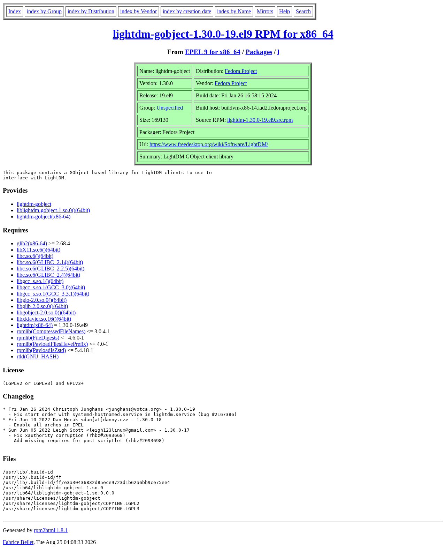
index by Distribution (91, 11)
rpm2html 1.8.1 (51, 530)
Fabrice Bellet (18, 542)
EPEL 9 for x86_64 (212, 51)
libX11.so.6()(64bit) (38, 250)
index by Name (234, 11)
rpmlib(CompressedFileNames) (51, 331)
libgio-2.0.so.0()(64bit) (42, 300)
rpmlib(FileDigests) (38, 338)
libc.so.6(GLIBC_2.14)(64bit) (50, 262)
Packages (259, 51)
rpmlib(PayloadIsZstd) (41, 350)
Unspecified (169, 108)
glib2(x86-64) (32, 243)
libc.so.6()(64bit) (35, 256)
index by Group (44, 11)
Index (14, 11)
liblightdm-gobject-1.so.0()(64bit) (53, 210)
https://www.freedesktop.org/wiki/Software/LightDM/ (208, 144)
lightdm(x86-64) (35, 325)
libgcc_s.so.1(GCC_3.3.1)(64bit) (53, 294)
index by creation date (187, 11)
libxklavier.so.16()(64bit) (44, 319)
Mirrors (265, 11)
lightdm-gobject (34, 204)
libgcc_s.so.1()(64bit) (40, 281)
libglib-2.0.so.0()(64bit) (42, 306)
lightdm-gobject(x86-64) (43, 216)
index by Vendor (138, 11)
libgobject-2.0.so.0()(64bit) (46, 312)
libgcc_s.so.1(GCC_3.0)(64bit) (51, 287)
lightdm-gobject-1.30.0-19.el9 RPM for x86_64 (223, 34)
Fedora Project (241, 71)
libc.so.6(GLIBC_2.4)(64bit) (48, 275)
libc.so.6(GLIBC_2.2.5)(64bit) (50, 268)
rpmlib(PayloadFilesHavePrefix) (52, 344)
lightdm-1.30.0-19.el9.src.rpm (260, 120)
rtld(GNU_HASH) (38, 356)
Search (303, 11)
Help (284, 11)
